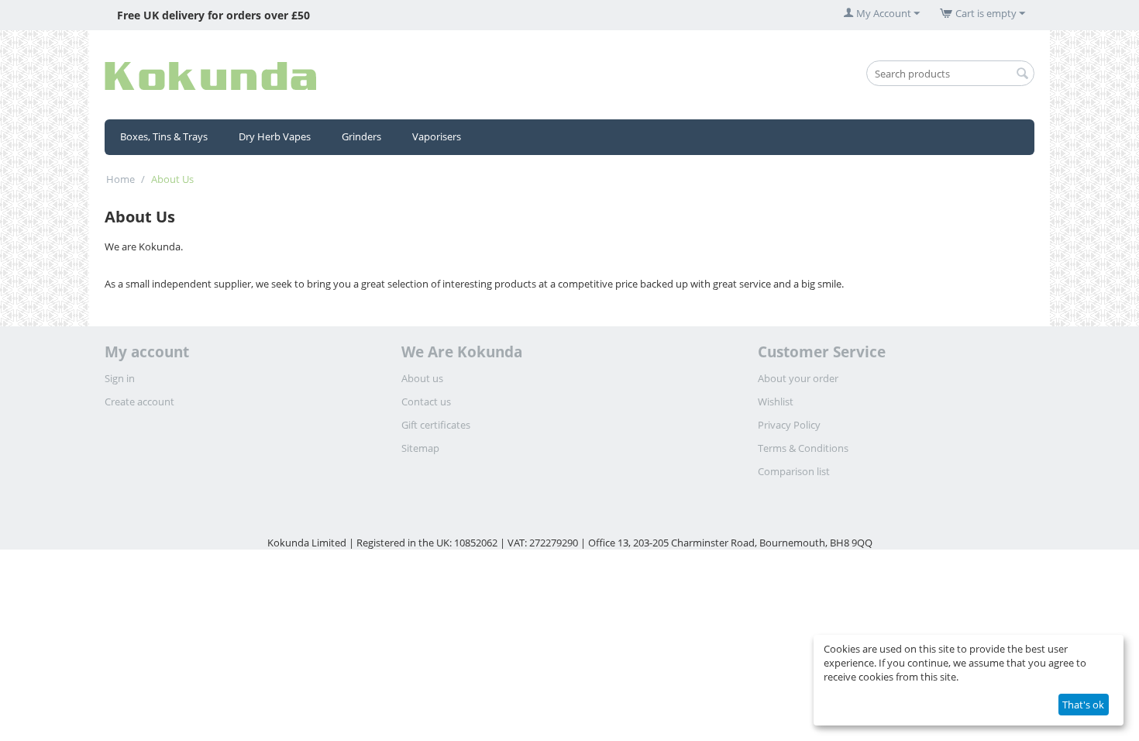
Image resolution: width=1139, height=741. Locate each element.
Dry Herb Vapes (275, 136)
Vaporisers (436, 136)
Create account (139, 401)
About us (422, 378)
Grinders (361, 136)
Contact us (426, 401)
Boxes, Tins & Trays (164, 136)
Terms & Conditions (803, 448)
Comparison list (794, 471)
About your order (798, 378)
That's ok (1083, 705)
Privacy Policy (789, 425)
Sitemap (420, 448)
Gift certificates (435, 425)
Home (120, 179)
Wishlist (775, 401)
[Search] (1023, 74)
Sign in (120, 378)
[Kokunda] (210, 74)
